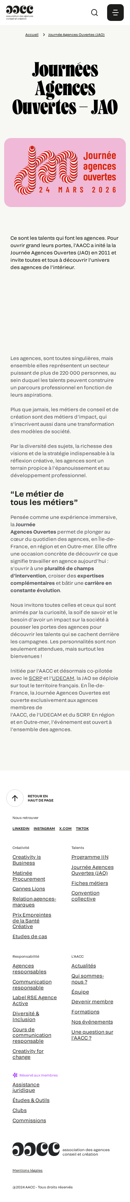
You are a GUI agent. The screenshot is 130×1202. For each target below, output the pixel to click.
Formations (85, 1012)
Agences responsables (29, 968)
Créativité (20, 847)
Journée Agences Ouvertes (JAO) (76, 34)
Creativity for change (28, 1054)
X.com (65, 828)
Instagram (44, 828)
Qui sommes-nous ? (87, 979)
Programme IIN (90, 857)
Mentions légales (27, 1170)
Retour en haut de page (40, 798)
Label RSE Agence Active (34, 1000)
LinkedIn (20, 828)
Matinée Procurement (28, 876)
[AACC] (19, 11)
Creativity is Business (26, 860)
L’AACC (77, 956)
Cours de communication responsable (31, 1035)
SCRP (35, 678)
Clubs (19, 1110)
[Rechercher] (94, 12)
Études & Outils (31, 1100)
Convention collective (85, 896)
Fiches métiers (89, 883)
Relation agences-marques (34, 902)
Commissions (29, 1120)
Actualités (83, 966)
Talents (77, 847)
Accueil (31, 34)
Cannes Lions (28, 888)
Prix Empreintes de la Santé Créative (31, 920)
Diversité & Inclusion (25, 1016)
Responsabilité (25, 956)
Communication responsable (32, 984)
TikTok (82, 828)
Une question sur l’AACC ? (92, 1035)
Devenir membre (92, 1001)
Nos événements (92, 1022)
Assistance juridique (26, 1087)
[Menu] (115, 12)
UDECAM (63, 678)
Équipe (80, 992)
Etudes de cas (29, 936)
